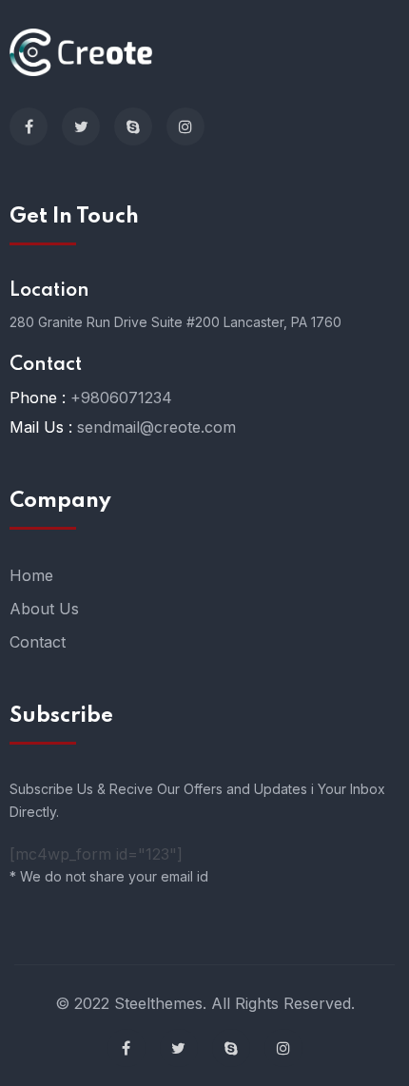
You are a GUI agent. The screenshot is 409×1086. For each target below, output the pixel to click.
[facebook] (29, 126)
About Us (44, 608)
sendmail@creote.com (156, 426)
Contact (38, 641)
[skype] (133, 126)
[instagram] (185, 126)
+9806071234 (121, 397)
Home (31, 575)
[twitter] (81, 126)
